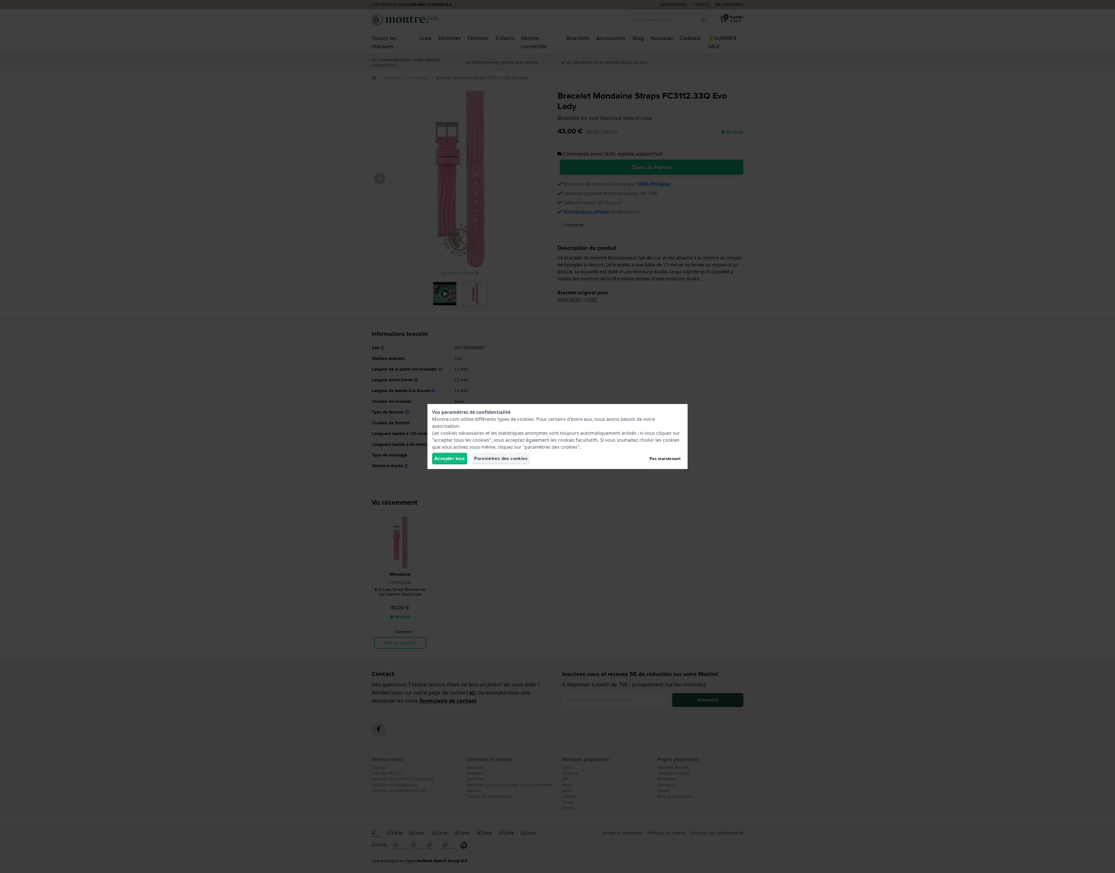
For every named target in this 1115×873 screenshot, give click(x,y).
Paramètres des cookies (501, 458)
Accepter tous (449, 458)
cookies (525, 419)
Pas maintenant (665, 458)
